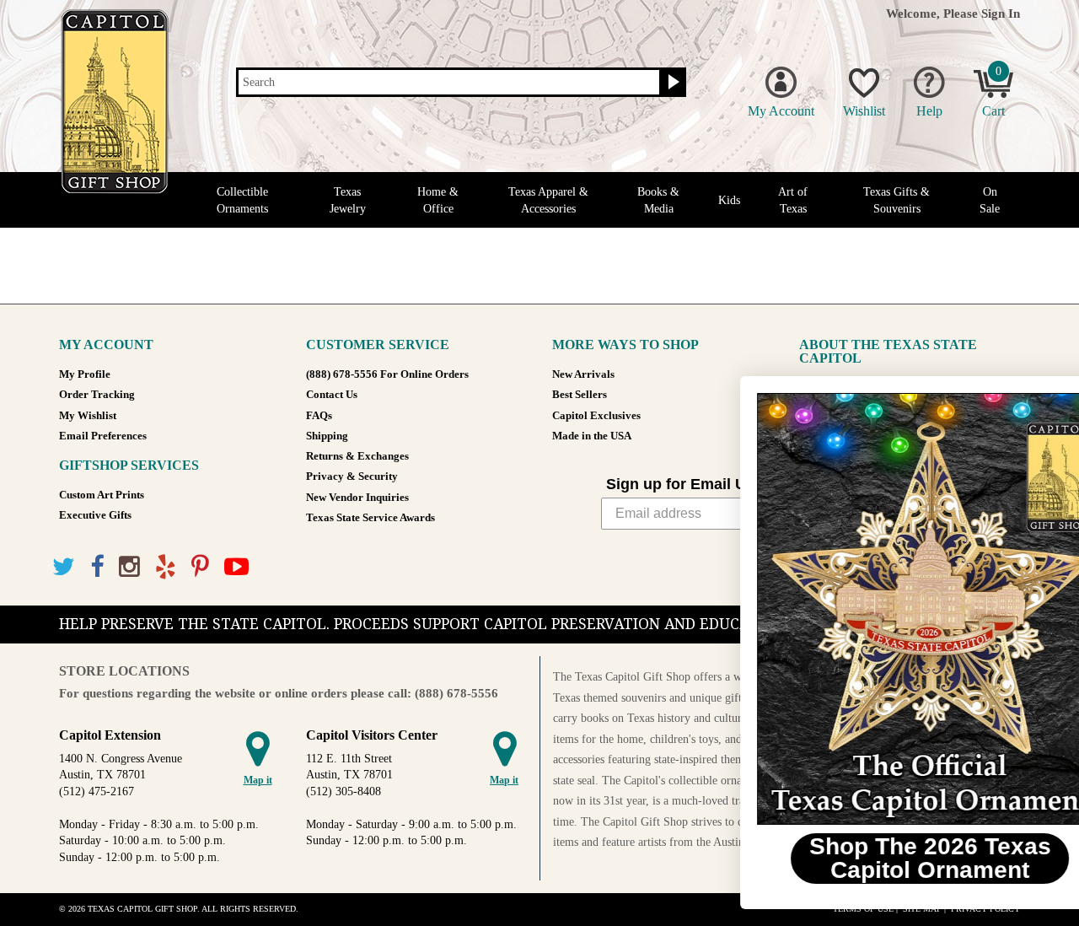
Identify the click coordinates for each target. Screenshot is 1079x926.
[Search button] (671, 82)
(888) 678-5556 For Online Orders (387, 374)
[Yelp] (165, 567)
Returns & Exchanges (357, 456)
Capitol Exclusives (596, 416)
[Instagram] (129, 567)
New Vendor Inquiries (357, 497)
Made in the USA (591, 436)
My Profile (84, 374)
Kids (729, 200)
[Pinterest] (200, 567)
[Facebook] (97, 567)
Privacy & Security (352, 476)
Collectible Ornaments (242, 200)
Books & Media (658, 200)
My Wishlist (87, 416)
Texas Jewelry (348, 200)
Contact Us (331, 395)
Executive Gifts (95, 515)
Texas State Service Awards (370, 518)
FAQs (319, 416)
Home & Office (438, 200)
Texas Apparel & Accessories (548, 200)
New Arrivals (583, 374)
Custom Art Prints (101, 495)
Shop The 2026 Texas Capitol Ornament (873, 858)
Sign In (1000, 13)
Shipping (327, 436)
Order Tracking (97, 395)
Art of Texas (793, 200)
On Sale (990, 200)
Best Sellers (579, 395)
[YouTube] (236, 567)
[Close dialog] (1040, 397)
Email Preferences (103, 436)
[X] (63, 567)
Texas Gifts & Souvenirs (896, 200)
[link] (872, 609)
